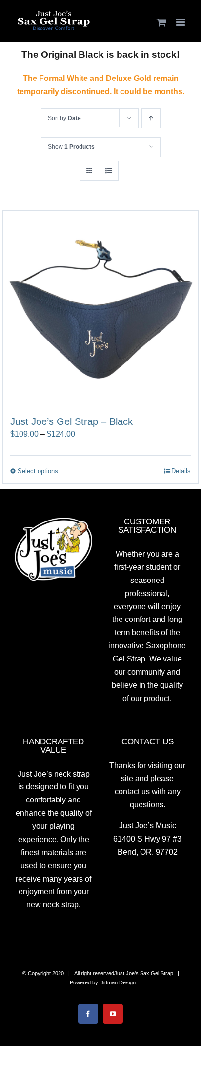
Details (181, 471)
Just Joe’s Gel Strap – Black (71, 421)
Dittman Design (118, 982)
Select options (38, 471)
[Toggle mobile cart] (161, 22)
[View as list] (108, 170)
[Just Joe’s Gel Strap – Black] (100, 308)
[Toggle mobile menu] (181, 22)
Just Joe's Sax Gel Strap (143, 973)
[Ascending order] (151, 118)
